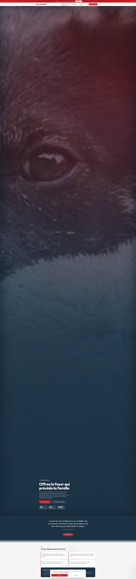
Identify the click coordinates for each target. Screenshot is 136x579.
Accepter (59, 575)
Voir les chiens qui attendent (58, 501)
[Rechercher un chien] (87, 4)
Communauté (81, 4)
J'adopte (63, 4)
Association (74, 4)
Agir (68, 4)
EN (99, 4)
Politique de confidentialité (64, 572)
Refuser (76, 575)
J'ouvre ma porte (44, 501)
